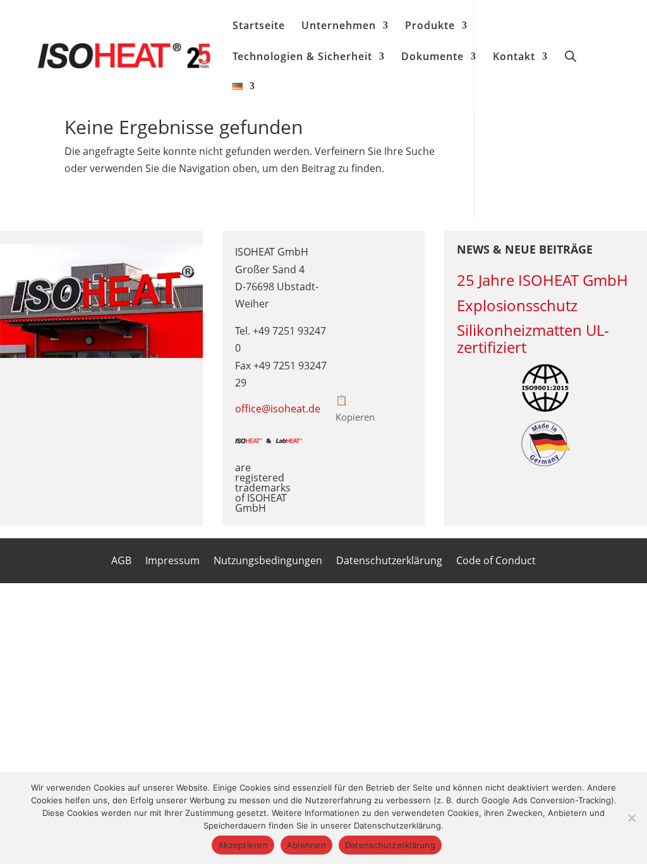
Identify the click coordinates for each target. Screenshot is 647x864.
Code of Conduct (496, 561)
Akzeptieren (243, 845)
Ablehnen (306, 845)
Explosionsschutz (517, 305)
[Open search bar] (570, 56)
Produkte (430, 26)
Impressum (172, 561)
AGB (121, 561)
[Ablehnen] (631, 818)
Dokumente (432, 57)
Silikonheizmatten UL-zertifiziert (533, 338)
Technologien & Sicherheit (302, 57)
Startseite (259, 26)
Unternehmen (338, 26)
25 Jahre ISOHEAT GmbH (542, 279)
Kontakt (514, 57)
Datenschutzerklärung (389, 561)
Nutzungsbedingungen (268, 561)
